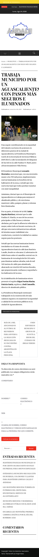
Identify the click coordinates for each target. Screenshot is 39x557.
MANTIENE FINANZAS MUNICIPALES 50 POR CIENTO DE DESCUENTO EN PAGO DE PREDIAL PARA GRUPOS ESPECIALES (19, 466)
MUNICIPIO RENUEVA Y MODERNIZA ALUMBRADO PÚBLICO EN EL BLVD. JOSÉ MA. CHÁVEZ (19, 504)
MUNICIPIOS (15, 311)
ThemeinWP (10, 554)
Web (3, 413)
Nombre (5, 398)
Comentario (7, 381)
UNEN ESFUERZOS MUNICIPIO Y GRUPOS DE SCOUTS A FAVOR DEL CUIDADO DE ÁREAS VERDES (29, 333)
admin (34, 109)
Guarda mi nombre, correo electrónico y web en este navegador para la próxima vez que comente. (19, 428)
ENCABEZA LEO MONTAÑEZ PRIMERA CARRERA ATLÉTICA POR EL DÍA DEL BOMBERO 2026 (18, 515)
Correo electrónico (24, 401)
